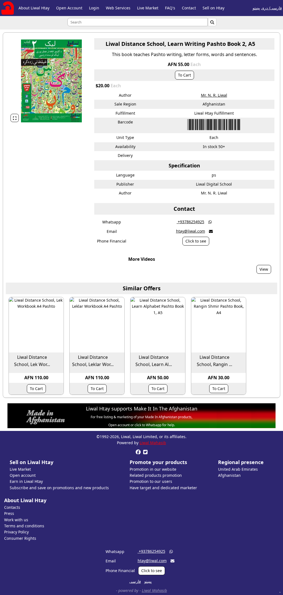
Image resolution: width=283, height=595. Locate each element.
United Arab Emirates (238, 469)
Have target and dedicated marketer (163, 487)
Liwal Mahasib (153, 442)
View (264, 269)
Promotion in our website (153, 469)
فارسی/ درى (271, 7)
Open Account (69, 7)
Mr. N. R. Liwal (214, 95)
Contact (189, 7)
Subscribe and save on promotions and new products (59, 487)
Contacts (12, 507)
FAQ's (170, 7)
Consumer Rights (20, 538)
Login (94, 7)
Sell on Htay (213, 7)
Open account (23, 475)
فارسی (135, 581)
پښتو (256, 7)
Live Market (147, 7)
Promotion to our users (151, 481)
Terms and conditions (24, 525)
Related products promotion (156, 475)
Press (9, 513)
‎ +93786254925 (190, 221)
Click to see (195, 241)
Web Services (118, 7)
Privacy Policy (16, 532)
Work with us (16, 519)
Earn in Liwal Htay (26, 481)
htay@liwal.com (190, 231)
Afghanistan (229, 475)
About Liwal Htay (34, 7)
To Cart (184, 75)
